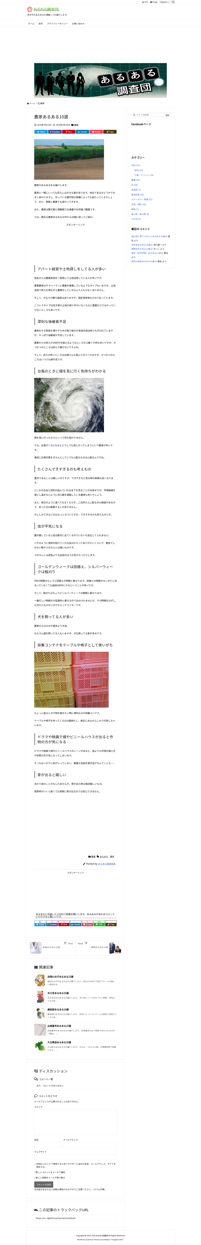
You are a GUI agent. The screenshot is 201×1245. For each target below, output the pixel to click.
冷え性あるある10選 (58, 993)
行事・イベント (143, 175)
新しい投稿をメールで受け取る (50, 1177)
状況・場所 (138, 204)
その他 (136, 218)
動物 (135, 209)
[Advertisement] (100, 45)
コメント (38, 1106)
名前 (36, 1139)
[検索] (173, 2)
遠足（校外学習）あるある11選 (146, 252)
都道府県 (137, 194)
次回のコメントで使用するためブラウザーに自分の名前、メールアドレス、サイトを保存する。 (76, 1165)
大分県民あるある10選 (59, 1042)
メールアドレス (70, 1139)
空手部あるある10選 (140, 244)
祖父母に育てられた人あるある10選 (148, 236)
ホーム (32, 103)
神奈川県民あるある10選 (143, 261)
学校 (135, 165)
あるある (104, 856)
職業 (42, 103)
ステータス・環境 (141, 199)
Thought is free (117, 1239)
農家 (112, 856)
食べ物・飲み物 (140, 214)
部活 (138, 170)
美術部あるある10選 (58, 1009)
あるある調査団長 (107, 863)
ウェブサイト (40, 1151)
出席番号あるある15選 (59, 1026)
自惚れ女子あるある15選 (60, 976)
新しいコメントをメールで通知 (50, 1172)
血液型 (136, 189)
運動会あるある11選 (140, 248)
